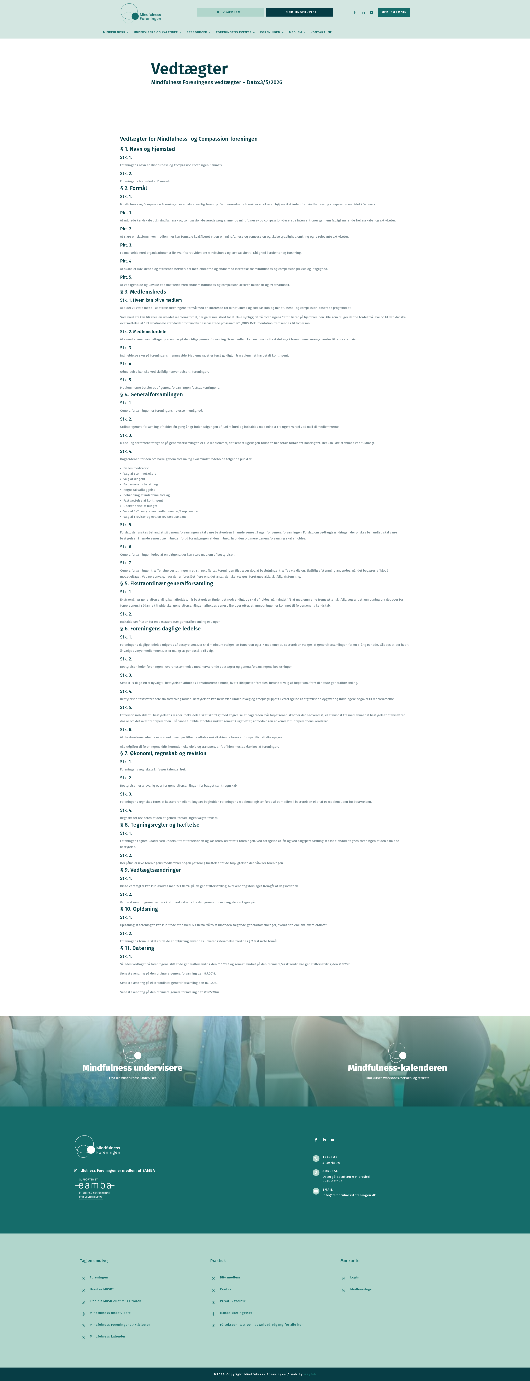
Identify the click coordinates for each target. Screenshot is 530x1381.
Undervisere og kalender (156, 32)
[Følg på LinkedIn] (363, 12)
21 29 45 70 (331, 1162)
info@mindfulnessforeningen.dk (349, 1195)
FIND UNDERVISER (301, 12)
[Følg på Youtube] (371, 12)
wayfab (310, 1374)
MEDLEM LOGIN (394, 12)
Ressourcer (197, 32)
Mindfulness (114, 32)
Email (328, 1189)
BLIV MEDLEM (229, 12)
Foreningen (270, 32)
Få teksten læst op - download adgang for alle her (261, 1324)
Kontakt (318, 32)
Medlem (295, 32)
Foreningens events (234, 32)
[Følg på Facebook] (355, 12)
